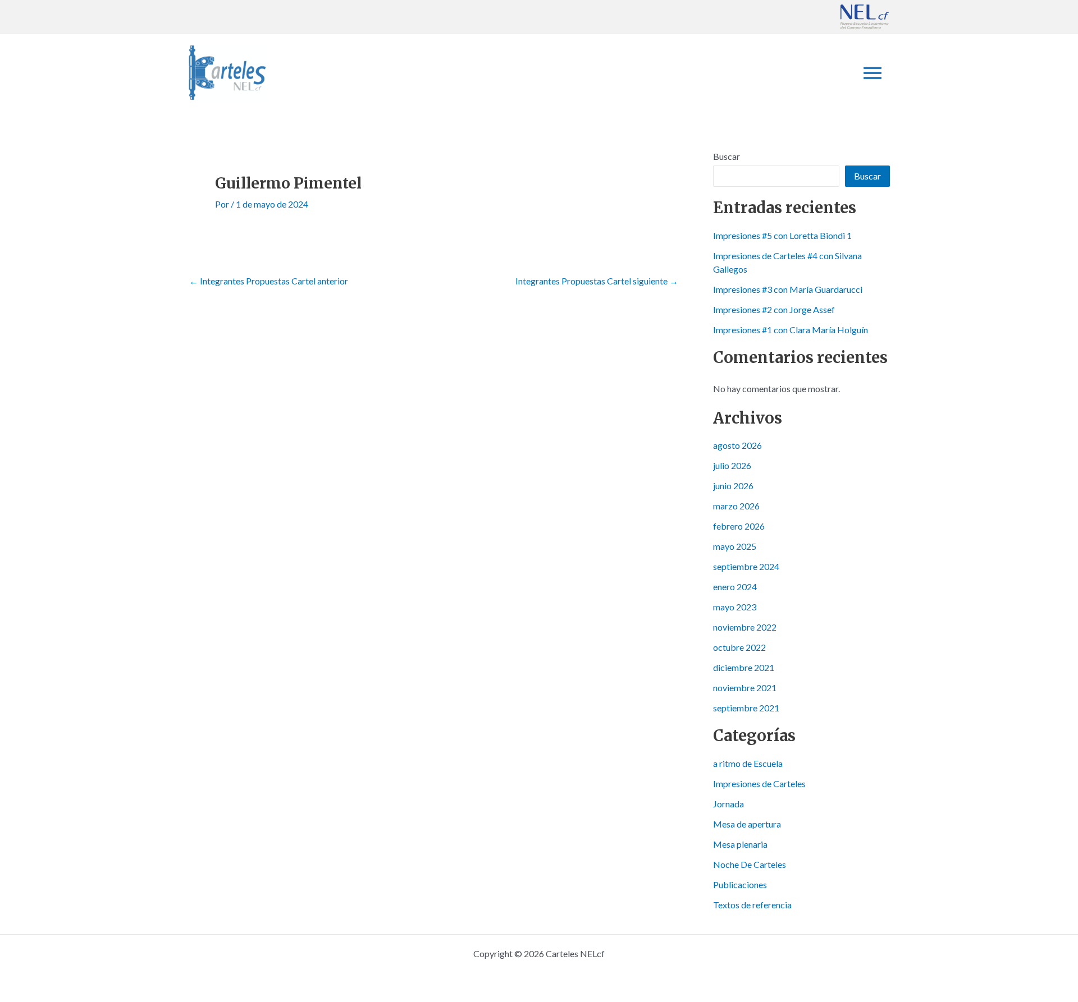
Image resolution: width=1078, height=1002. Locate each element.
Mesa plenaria (740, 844)
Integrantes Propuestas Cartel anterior (268, 281)
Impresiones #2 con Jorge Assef (774, 309)
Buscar (726, 156)
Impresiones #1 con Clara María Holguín (790, 329)
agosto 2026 (737, 445)
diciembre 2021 (743, 667)
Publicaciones (740, 884)
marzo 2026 (736, 505)
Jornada (728, 803)
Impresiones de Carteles (759, 783)
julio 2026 (732, 465)
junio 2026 (733, 485)
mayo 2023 (734, 606)
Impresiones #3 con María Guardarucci (787, 289)
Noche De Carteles (749, 864)
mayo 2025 (734, 546)
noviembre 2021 (744, 687)
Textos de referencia (752, 904)
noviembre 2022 (744, 627)
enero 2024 (735, 586)
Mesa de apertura (747, 824)
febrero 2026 (739, 526)
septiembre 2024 (746, 566)
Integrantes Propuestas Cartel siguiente (596, 281)
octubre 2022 (739, 647)
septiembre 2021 (746, 707)
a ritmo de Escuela (748, 763)
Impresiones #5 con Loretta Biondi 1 (782, 235)
